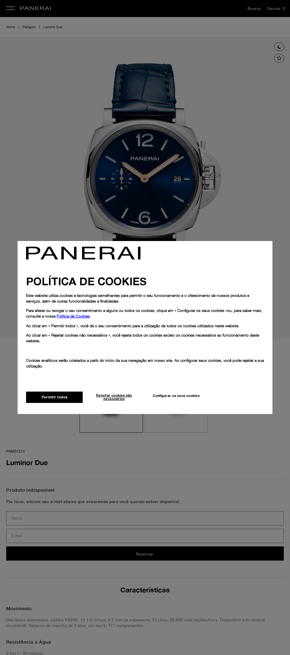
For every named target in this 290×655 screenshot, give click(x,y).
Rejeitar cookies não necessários (114, 397)
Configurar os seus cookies (176, 396)
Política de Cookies (73, 316)
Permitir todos (54, 397)
